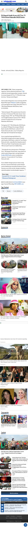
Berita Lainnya (14, 493)
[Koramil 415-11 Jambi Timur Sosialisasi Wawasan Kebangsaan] (6, 202)
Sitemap (20, 517)
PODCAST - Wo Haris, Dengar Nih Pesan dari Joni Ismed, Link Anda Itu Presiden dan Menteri (14, 511)
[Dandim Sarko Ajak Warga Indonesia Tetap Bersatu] (6, 215)
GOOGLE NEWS (17, 182)
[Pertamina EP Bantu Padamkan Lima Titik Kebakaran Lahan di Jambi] (5, 473)
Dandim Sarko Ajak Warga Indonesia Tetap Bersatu (18, 213)
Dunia (18, 4)
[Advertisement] (14, 54)
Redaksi (7, 516)
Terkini (3, 432)
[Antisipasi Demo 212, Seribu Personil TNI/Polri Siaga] (6, 221)
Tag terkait (5, 187)
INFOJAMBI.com (19, 184)
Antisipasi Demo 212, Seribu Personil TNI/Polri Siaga (19, 220)
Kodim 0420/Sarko (17, 191)
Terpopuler (5, 412)
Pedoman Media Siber (13, 517)
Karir (7, 517)
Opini (23, 4)
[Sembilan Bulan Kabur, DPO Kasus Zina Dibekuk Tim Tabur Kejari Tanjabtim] (9, 419)
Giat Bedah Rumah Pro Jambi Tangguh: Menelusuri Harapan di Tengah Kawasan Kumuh (12, 501)
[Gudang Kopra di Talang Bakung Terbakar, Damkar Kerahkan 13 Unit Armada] (5, 479)
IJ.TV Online (4, 498)
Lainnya (25, 498)
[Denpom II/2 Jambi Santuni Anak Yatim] (6, 209)
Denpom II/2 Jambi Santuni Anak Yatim (19, 207)
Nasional (13, 4)
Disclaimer (13, 516)
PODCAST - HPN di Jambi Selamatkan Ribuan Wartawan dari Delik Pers (14, 508)
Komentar (4, 227)
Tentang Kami (19, 516)
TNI (3, 191)
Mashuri (9, 191)
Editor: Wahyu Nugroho (6, 19)
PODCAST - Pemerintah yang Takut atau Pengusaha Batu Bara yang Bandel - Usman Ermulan (15, 505)
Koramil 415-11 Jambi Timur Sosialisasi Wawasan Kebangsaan (19, 202)
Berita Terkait (6, 236)
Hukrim (8, 4)
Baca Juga (4, 197)
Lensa (3, 4)
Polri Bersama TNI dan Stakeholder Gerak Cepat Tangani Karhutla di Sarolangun (12, 255)
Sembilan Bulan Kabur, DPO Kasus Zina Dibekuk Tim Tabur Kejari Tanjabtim (8, 425)
